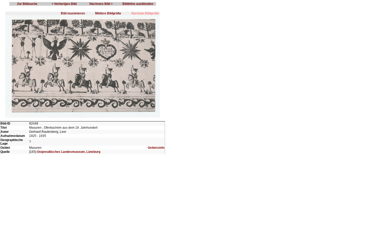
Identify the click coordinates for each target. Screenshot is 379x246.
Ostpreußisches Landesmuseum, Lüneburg (68, 152)
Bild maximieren (73, 13)
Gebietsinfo (156, 148)
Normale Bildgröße (145, 13)
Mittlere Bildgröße (108, 13)
